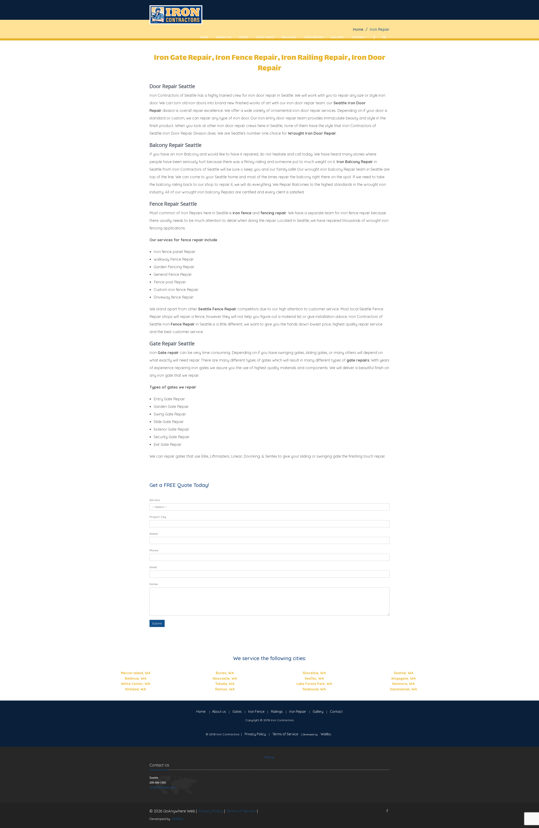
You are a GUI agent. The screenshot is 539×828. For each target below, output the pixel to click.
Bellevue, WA (135, 678)
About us (223, 37)
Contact (359, 37)
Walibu (326, 734)
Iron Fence (265, 37)
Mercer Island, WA (135, 673)
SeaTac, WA (314, 678)
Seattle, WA (403, 673)
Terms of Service (285, 734)
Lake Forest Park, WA (314, 684)
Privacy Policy (255, 734)
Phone (153, 550)
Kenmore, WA (403, 684)
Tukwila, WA (224, 684)
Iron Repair (313, 37)
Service (154, 500)
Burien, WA (225, 673)
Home (204, 37)
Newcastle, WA (225, 678)
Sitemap (269, 757)
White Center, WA (135, 684)
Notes (153, 584)
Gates (243, 37)
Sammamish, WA (403, 689)
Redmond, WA (314, 689)
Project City (157, 517)
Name (153, 533)
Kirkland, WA (135, 689)
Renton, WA (225, 689)
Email (153, 567)
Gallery (337, 37)
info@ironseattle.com (162, 787)
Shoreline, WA (314, 673)
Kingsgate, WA (403, 678)
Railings (289, 37)
